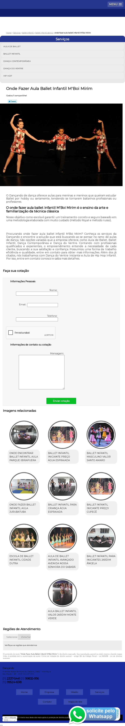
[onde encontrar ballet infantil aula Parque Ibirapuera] (24, 433)
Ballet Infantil (11, 54)
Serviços (62, 39)
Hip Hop (7, 76)
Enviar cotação (61, 400)
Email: (23, 304)
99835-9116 (32, 678)
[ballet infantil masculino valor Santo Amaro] (101, 433)
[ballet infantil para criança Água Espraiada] (62, 484)
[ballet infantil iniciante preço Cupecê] (101, 484)
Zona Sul (25, 637)
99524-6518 (14, 682)
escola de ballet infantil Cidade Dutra (21, 560)
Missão (74, 692)
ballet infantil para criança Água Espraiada (62, 508)
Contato (47, 701)
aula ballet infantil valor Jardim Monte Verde (62, 615)
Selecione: (12, 637)
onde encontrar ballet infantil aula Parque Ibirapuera (23, 457)
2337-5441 (13, 678)
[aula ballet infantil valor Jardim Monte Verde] (62, 591)
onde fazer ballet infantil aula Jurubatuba (22, 508)
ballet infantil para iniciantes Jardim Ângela (101, 560)
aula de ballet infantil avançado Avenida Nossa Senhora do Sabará (62, 561)
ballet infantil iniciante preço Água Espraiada (59, 457)
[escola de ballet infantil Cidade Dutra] (24, 536)
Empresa (49, 692)
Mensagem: (57, 353)
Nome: (53, 290)
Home (24, 692)
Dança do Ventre (13, 68)
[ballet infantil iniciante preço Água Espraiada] (62, 433)
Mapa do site (75, 701)
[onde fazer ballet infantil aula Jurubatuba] (24, 484)
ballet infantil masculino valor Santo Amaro (99, 457)
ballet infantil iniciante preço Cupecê (98, 508)
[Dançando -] (62, 18)
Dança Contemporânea (17, 61)
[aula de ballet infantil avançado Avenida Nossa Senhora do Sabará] (62, 536)
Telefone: (52, 315)
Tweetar (12, 101)
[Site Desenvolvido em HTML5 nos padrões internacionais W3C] (9, 720)
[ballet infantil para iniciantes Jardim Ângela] (101, 536)
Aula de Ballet (12, 46)
